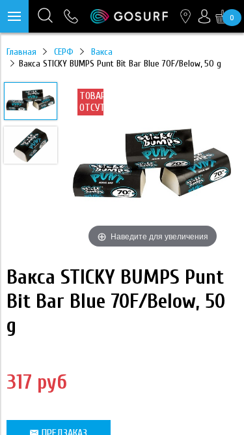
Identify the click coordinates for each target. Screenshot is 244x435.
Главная (21, 51)
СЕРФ (64, 51)
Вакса (102, 51)
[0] (222, 16)
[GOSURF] (129, 16)
